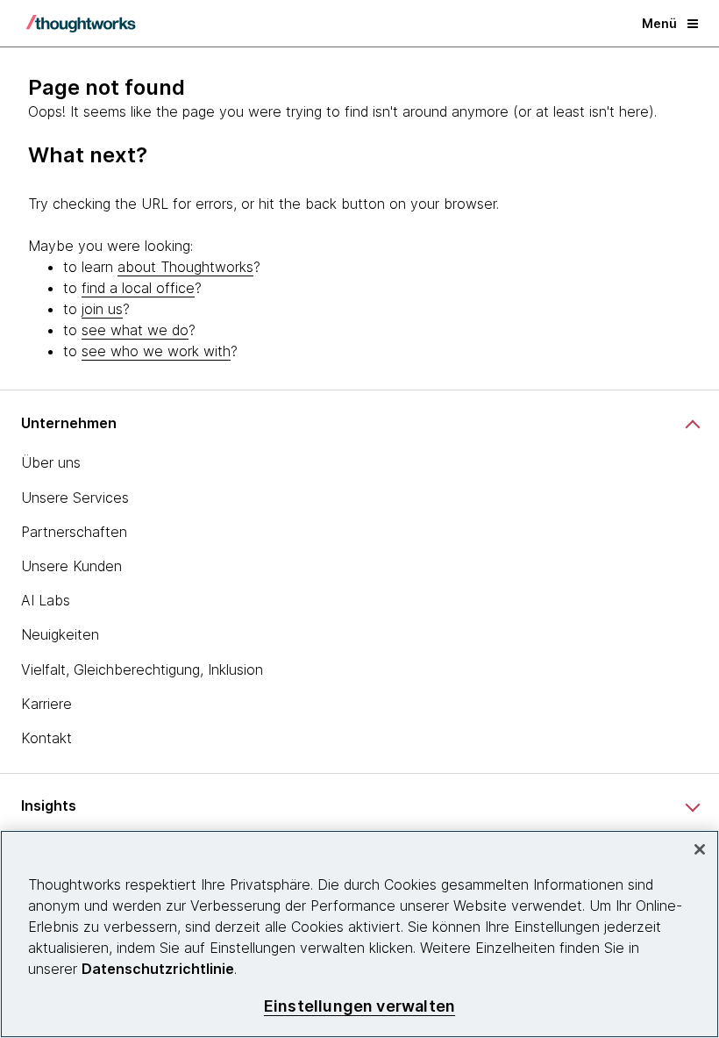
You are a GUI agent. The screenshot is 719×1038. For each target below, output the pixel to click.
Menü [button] (659, 23)
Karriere (46, 703)
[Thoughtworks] (80, 23)
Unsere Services (75, 497)
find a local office (138, 288)
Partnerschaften (74, 531)
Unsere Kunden (71, 566)
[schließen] (699, 849)
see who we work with (156, 351)
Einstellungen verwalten (359, 1006)
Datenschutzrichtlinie (158, 968)
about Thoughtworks (185, 267)
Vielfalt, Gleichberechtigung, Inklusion (142, 669)
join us (102, 309)
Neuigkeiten (60, 634)
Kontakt (46, 738)
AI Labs (45, 600)
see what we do (135, 330)
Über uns (51, 462)
